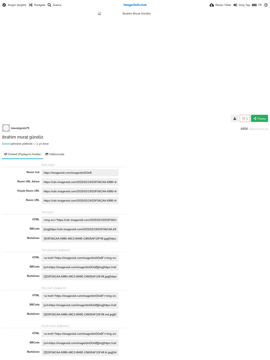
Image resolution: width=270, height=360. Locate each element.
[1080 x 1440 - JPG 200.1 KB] (235, 118)
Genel (5, 143)
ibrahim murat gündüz (22, 137)
